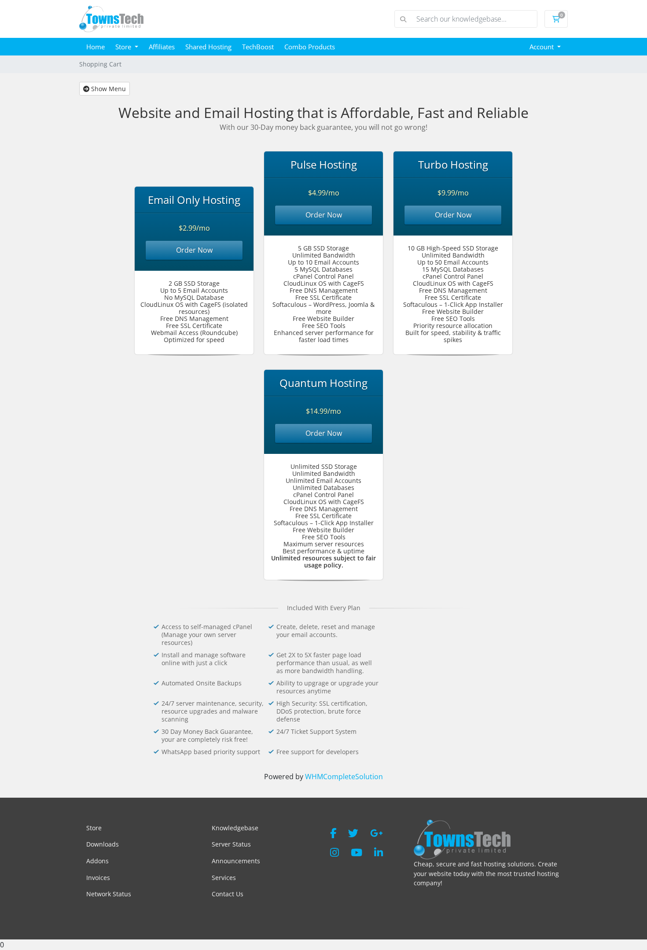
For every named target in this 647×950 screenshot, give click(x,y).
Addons (97, 861)
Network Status (108, 894)
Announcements (236, 861)
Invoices (98, 877)
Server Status (231, 844)
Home (95, 46)
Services (224, 877)
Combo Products (309, 46)
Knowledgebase (235, 828)
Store (124, 46)
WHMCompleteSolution (344, 776)
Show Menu (107, 89)
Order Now (194, 250)
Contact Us (227, 894)
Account (542, 46)
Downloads (102, 844)
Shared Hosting (208, 46)
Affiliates (162, 46)
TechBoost (258, 46)
